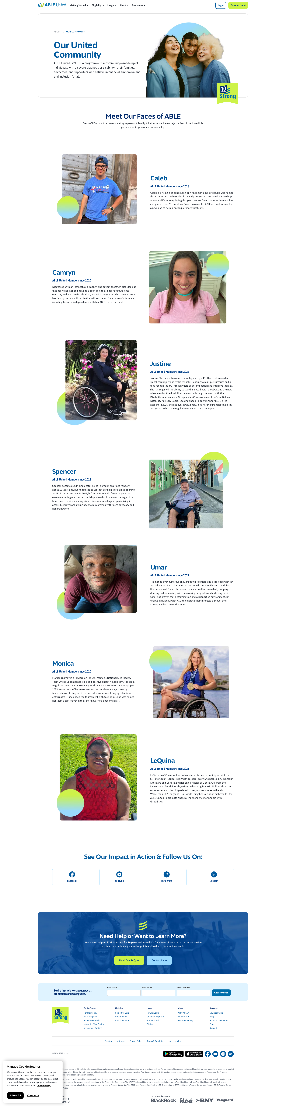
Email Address (183, 987)
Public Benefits (122, 1020)
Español (108, 1041)
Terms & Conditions (156, 1041)
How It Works (153, 1013)
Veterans (121, 1041)
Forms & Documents (219, 1020)
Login (221, 5)
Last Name (147, 987)
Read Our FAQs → (129, 960)
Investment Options (93, 1028)
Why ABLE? (183, 1013)
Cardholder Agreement (114, 1082)
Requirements (122, 1016)
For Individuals (90, 1013)
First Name (112, 987)
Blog (212, 1024)
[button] (79, 5)
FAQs (212, 1016)
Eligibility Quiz (122, 1013)
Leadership (183, 1016)
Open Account (238, 5)
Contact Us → (159, 960)
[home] (52, 5)
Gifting (150, 1024)
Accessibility (175, 1041)
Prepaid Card (153, 1020)
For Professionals (92, 1020)
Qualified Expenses (156, 1016)
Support (213, 1028)
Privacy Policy (136, 1041)
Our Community (185, 1020)
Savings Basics (216, 1013)
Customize (33, 1095)
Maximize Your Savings (94, 1024)
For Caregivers (90, 1016)
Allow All (15, 1095)
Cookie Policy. (44, 1085)
